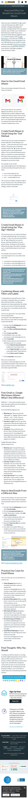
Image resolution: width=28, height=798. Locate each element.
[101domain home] (5, 6)
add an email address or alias (14, 563)
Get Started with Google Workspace (14, 677)
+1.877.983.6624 (7, 748)
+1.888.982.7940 (17, 750)
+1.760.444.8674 (13, 747)
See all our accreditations (16, 726)
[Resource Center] (7, 6)
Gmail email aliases (19, 44)
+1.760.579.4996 (19, 748)
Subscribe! (15, 701)
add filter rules (10, 385)
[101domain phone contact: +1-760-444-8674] (19, 2)
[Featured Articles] (9, 6)
